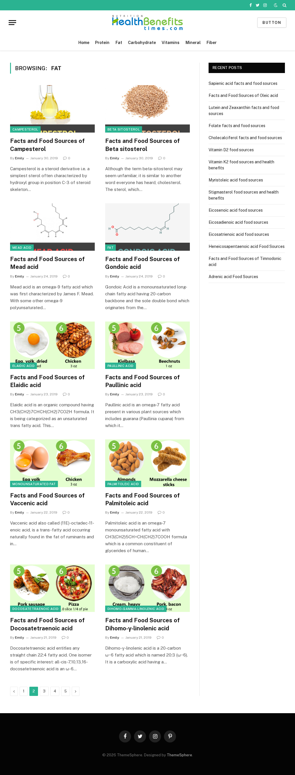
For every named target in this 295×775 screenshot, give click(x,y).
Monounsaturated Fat (34, 484)
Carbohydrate (142, 42)
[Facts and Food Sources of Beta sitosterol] (147, 109)
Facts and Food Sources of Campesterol (47, 144)
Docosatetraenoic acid (35, 609)
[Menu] (12, 22)
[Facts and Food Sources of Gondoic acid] (147, 227)
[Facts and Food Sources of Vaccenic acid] (52, 463)
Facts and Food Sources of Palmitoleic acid (142, 499)
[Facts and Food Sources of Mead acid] (52, 227)
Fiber (212, 42)
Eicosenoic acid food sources (236, 210)
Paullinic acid (120, 366)
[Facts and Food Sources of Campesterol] (52, 109)
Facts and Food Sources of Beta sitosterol (142, 144)
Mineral (193, 42)
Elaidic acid (23, 366)
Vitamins (170, 42)
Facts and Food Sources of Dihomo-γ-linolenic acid (142, 624)
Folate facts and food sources (237, 125)
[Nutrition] (147, 22)
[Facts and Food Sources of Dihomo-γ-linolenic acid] (147, 588)
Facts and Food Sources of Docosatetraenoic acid (47, 624)
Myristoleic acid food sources (236, 180)
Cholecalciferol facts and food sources (245, 137)
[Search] (283, 5)
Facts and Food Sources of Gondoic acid (142, 263)
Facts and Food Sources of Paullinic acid (142, 381)
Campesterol (25, 129)
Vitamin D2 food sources (231, 150)
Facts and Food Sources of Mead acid (47, 263)
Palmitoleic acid (123, 484)
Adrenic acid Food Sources (233, 276)
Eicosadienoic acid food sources (238, 222)
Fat (119, 42)
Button (271, 22)
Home (83, 42)
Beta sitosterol (123, 129)
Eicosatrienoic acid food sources (239, 234)
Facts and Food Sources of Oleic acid (243, 95)
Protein (102, 42)
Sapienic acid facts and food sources (243, 83)
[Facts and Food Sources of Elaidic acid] (52, 345)
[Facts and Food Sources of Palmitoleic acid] (147, 463)
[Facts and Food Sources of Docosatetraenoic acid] (52, 588)
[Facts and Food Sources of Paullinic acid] (147, 345)
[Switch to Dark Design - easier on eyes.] (276, 5)
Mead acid (21, 247)
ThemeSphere (179, 755)
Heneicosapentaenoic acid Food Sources (247, 246)
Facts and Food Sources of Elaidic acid (47, 381)
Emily (19, 158)
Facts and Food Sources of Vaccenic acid (47, 499)
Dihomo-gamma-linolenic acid (135, 609)
